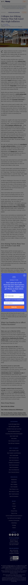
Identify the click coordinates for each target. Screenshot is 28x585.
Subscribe (14, 307)
